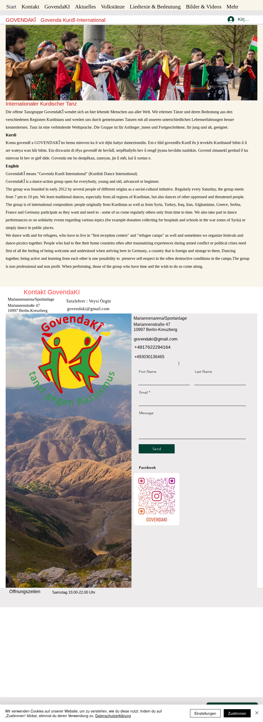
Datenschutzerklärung (113, 715)
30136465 (155, 357)
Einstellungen (205, 713)
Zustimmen (237, 713)
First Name (147, 371)
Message (146, 413)
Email (143, 392)
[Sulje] (257, 713)
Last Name (203, 371)
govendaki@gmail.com (88, 308)
